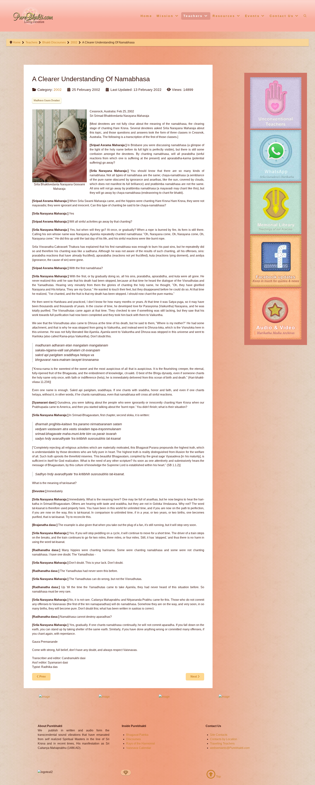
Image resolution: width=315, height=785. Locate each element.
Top (218, 776)
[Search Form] (305, 16)
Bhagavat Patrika (137, 734)
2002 (58, 90)
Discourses (133, 739)
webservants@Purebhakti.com (230, 747)
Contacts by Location (223, 739)
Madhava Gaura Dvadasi (47, 100)
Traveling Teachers (222, 743)
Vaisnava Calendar (138, 747)
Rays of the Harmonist (140, 743)
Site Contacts (218, 734)
